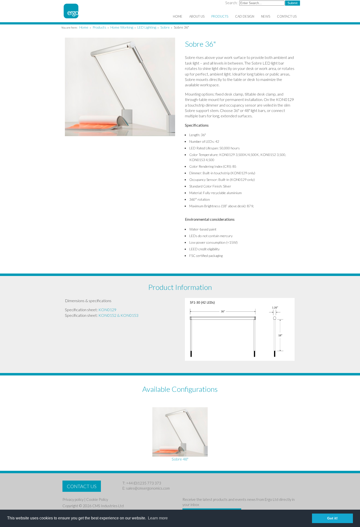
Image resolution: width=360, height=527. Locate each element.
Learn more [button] (158, 518)
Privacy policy (73, 499)
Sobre (165, 27)
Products (99, 27)
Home (83, 27)
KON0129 (107, 309)
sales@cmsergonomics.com (148, 488)
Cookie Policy (97, 499)
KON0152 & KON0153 (118, 315)
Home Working (121, 27)
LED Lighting (146, 27)
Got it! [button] (332, 518)
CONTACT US (81, 486)
